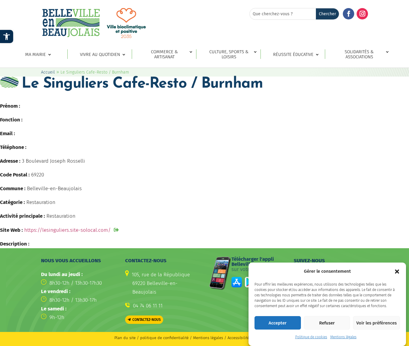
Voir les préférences (376, 323)
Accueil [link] (48, 72)
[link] (6, 36)
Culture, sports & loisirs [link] (229, 54)
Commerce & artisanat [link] (164, 54)
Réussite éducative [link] (293, 54)
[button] (397, 272)
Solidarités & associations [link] (359, 54)
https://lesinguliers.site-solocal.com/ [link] (67, 230)
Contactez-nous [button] (146, 320)
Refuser (327, 323)
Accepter (278, 323)
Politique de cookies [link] (311, 337)
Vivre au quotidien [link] (100, 54)
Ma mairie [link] (35, 54)
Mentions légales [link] (343, 337)
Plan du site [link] (125, 338)
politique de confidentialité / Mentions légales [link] (182, 338)
